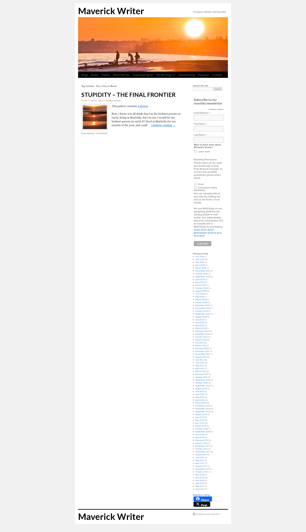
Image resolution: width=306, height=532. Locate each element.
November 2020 (202, 380)
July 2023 (199, 319)
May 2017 (199, 460)
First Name (200, 123)
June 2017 (199, 457)
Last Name (200, 134)
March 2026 (200, 268)
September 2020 (203, 385)
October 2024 (201, 288)
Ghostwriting (186, 75)
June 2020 (200, 394)
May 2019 (199, 420)
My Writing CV (165, 75)
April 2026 (200, 265)
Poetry (106, 75)
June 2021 (199, 362)
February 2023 (202, 331)
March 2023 (200, 328)
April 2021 (199, 368)
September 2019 (202, 411)
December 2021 (202, 351)
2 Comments (101, 133)
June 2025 (200, 279)
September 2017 (202, 451)
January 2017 (201, 466)
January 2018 (201, 443)
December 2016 (202, 469)
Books (94, 75)
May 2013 (199, 486)
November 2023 (202, 308)
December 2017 (202, 446)
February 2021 (201, 374)
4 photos (142, 106)
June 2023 (200, 322)
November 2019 (202, 408)
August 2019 (201, 414)
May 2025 (199, 282)
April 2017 (199, 463)
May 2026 (199, 262)
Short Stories (121, 75)
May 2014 (199, 480)
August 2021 (201, 357)
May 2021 (199, 365)
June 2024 (200, 294)
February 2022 (202, 348)
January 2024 (201, 302)
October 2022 (201, 337)
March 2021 (200, 371)
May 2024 (199, 296)
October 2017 (201, 449)
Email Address (202, 112)
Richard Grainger (113, 100)
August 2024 (201, 291)
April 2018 (200, 437)
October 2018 (201, 429)
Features (203, 75)
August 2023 (201, 317)
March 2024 (200, 299)
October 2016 (201, 472)
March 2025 (200, 285)
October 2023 (201, 311)
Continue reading (163, 125)
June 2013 (199, 483)
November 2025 (202, 271)
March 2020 (200, 403)
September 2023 (202, 314)
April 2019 (200, 423)
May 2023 (199, 325)
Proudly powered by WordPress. (208, 514)
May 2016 (199, 474)
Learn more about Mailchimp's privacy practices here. (208, 232)
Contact (217, 75)
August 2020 (201, 388)
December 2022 (202, 334)
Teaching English (143, 75)
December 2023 (202, 305)
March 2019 (200, 426)
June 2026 (200, 259)
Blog (84, 75)
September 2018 (202, 431)
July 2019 (199, 417)
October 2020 (201, 383)
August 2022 (201, 340)
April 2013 (199, 489)
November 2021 (202, 354)
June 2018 (200, 434)
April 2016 (200, 477)
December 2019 (202, 406)
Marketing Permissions (205, 159)
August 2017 (201, 454)
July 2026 (199, 256)
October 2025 (201, 273)
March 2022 (200, 345)
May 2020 (199, 397)
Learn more (204, 151)
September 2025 (202, 276)
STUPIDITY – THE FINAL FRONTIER (128, 94)
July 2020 (199, 391)
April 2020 (200, 400)
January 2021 (201, 377)
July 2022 (199, 342)
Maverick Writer (111, 11)
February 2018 (202, 440)
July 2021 (199, 360)
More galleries (87, 133)
